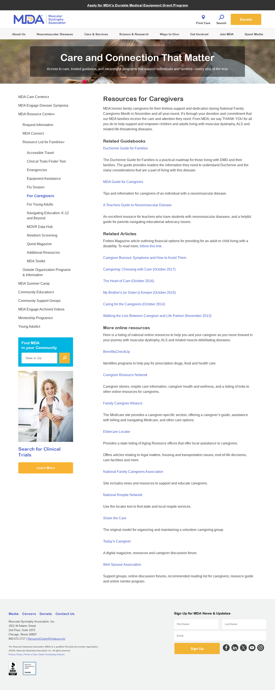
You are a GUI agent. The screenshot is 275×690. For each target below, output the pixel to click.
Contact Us (65, 614)
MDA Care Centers (32, 97)
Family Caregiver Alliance (122, 403)
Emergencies (37, 170)
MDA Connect (33, 133)
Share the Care (114, 518)
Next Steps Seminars (96, 19)
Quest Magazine (39, 244)
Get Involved (199, 34)
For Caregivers (40, 196)
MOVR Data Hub (40, 227)
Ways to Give (169, 34)
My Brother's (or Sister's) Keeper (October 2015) (139, 292)
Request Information (38, 125)
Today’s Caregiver (117, 541)
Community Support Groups (39, 301)
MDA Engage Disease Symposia (43, 105)
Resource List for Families (42, 142)
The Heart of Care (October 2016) (128, 281)
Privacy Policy (15, 654)
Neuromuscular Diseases (55, 34)
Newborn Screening (42, 235)
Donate (246, 19)
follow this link (150, 246)
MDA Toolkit (36, 261)
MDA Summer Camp (34, 283)
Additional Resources (43, 252)
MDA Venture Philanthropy (158, 14)
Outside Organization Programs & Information (46, 272)
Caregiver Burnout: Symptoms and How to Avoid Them (144, 258)
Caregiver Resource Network (125, 375)
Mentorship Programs (34, 318)
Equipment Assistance (44, 178)
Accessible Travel (40, 153)
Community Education (35, 292)
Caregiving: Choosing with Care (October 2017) (139, 269)
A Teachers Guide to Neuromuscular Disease (137, 205)
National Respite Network (122, 495)
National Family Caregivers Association (133, 471)
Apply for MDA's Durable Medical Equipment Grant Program (137, 5)
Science (133, 34)
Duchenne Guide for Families (125, 148)
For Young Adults (40, 204)
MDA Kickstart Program (157, 21)
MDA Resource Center (35, 114)
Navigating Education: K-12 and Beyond (48, 215)
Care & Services (96, 34)
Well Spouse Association (122, 564)
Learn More (46, 468)
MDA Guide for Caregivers (123, 182)
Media (14, 614)
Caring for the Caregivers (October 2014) (134, 304)
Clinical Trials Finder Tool (99, 14)
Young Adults (28, 326)
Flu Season (35, 187)
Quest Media (254, 34)
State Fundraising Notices (51, 654)
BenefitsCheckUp (116, 351)
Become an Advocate (96, 10)
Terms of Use (30, 654)
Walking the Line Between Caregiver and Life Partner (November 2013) (157, 316)
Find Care (203, 23)
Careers (29, 614)
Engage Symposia (94, 12)
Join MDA (227, 34)
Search (221, 23)
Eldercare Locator (116, 431)
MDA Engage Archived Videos (41, 309)
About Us (19, 34)
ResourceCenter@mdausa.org (46, 638)
